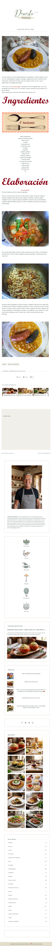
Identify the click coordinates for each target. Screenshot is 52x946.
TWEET (26, 377)
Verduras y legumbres (13, 364)
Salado (4, 364)
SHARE (19, 377)
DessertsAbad (21, 944)
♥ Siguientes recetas (8, 453)
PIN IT (32, 377)
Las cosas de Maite (38, 944)
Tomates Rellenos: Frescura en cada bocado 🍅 (28, 629)
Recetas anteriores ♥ (44, 453)
